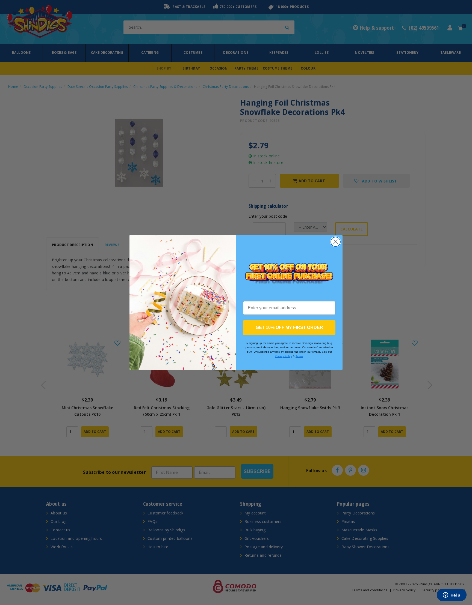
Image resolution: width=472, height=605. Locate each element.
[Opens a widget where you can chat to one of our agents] (451, 595)
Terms (299, 356)
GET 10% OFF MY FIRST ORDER (289, 327)
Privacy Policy (283, 356)
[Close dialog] (335, 242)
